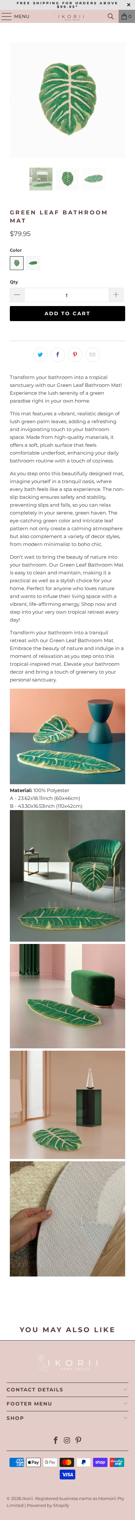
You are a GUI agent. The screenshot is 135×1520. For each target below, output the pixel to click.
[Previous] (15, 100)
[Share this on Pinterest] (75, 355)
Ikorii (27, 1498)
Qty (14, 281)
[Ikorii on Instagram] (67, 1441)
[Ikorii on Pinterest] (79, 1441)
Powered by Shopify (48, 1505)
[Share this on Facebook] (58, 355)
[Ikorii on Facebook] (56, 1441)
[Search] (111, 16)
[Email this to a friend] (93, 355)
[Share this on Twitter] (40, 355)
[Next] (120, 100)
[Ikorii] (67, 16)
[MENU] (4, 16)
